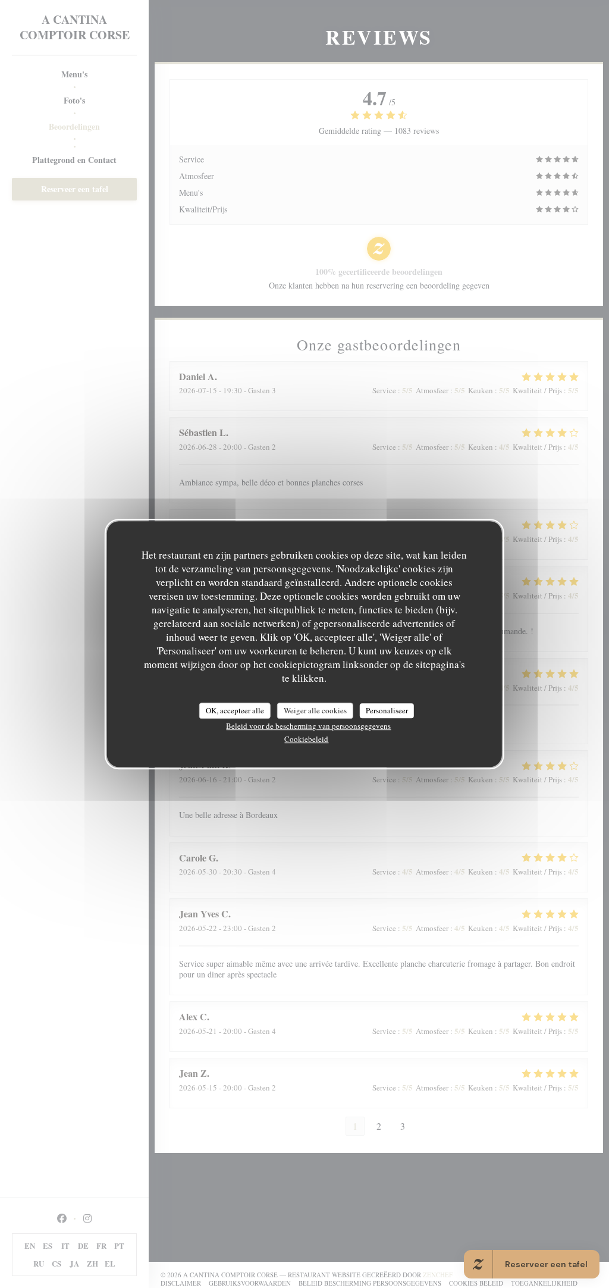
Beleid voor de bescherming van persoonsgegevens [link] (308, 725)
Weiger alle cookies (315, 710)
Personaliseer (387, 710)
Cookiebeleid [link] (306, 739)
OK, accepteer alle (235, 710)
